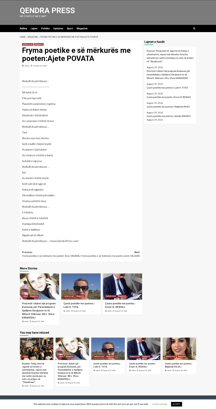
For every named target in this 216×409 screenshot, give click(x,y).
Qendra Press (47, 10)
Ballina (23, 28)
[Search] (194, 28)
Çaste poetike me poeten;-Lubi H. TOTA (167, 87)
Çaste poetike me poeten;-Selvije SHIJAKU (169, 116)
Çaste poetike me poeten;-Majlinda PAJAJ (168, 106)
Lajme (34, 28)
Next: (110, 254)
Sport (70, 28)
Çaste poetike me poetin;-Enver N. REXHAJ (169, 97)
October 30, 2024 (40, 66)
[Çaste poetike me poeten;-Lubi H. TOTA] (81, 286)
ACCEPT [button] (176, 404)
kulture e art (27, 44)
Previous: (51, 254)
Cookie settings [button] (159, 404)
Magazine (82, 28)
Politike (45, 28)
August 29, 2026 (38, 321)
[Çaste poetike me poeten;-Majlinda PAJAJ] (179, 349)
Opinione (58, 28)
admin (27, 66)
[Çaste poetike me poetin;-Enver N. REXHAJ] (122, 286)
